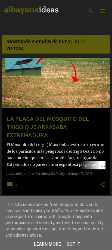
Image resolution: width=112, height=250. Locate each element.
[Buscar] (91, 10)
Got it (73, 244)
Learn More (47, 244)
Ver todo (15, 48)
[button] (102, 184)
